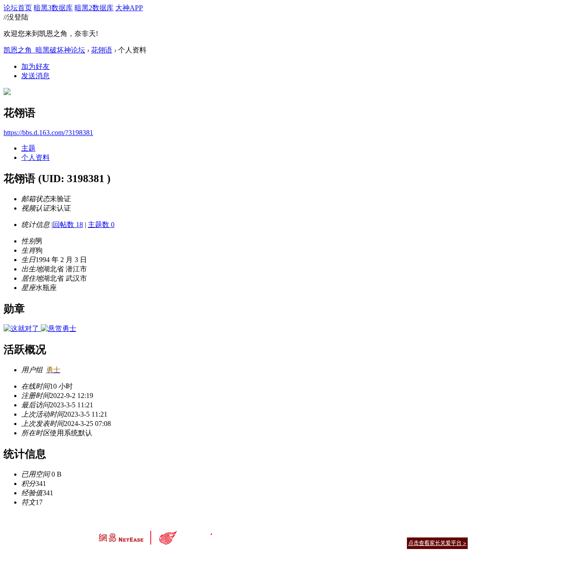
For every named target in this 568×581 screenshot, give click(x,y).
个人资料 (35, 157)
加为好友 (35, 66)
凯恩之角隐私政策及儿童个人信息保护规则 (338, 532)
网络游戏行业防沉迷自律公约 (347, 542)
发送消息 (35, 76)
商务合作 (430, 532)
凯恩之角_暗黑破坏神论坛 (44, 50)
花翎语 (101, 50)
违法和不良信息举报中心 (128, 558)
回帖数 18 (68, 224)
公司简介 (244, 532)
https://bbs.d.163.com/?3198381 (48, 132)
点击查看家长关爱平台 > (437, 543)
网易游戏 (403, 532)
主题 (28, 148)
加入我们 (457, 532)
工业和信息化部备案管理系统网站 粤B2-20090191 (222, 558)
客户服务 (270, 532)
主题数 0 (101, 224)
